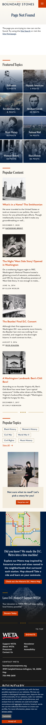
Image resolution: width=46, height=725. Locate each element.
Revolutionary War (11, 109)
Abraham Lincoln (34, 109)
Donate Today (10, 613)
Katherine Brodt (14, 228)
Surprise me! (23, 502)
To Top (39, 629)
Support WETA (9, 644)
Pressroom (7, 650)
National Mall (35, 132)
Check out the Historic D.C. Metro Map (23, 582)
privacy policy (7, 712)
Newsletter (29, 644)
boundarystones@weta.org (15, 666)
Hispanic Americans (35, 85)
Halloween (11, 85)
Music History (11, 132)
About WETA (8, 647)
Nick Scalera (12, 345)
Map (4, 672)
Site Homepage (9, 34)
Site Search (26, 31)
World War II (23, 435)
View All (6, 445)
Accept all (12, 721)
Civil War (8, 435)
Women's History (11, 155)
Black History (35, 155)
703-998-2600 (9, 676)
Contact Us (8, 652)
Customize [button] (7, 716)
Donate (30, 635)
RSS (26, 647)
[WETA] (11, 636)
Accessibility (29, 650)
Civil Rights (9, 441)
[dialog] (23, 706)
